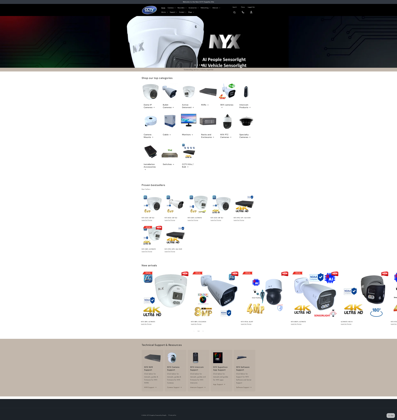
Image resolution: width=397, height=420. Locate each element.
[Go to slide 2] (197, 65)
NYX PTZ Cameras (224, 135)
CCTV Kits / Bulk (188, 165)
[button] (171, 8)
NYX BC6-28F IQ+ (171, 218)
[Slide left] (194, 331)
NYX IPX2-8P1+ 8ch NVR (173, 249)
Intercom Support (196, 387)
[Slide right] (203, 331)
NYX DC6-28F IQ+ (148, 218)
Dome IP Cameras (148, 106)
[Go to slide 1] (195, 65)
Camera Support (173, 387)
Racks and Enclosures (206, 135)
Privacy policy (172, 415)
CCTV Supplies (151, 415)
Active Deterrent (187, 106)
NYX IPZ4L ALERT (247, 322)
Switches (167, 164)
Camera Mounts (147, 135)
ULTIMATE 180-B (346, 322)
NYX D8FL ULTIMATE (149, 249)
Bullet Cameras (167, 106)
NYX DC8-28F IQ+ (217, 218)
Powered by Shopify (160, 415)
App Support (218, 384)
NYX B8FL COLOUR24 (198, 322)
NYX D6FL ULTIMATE (195, 218)
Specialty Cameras (244, 135)
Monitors (186, 134)
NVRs (203, 105)
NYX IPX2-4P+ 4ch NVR (242, 218)
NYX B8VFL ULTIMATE (298, 322)
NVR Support (149, 387)
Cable (166, 134)
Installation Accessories (150, 165)
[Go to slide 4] (202, 65)
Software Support (242, 387)
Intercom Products (243, 106)
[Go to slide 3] (199, 65)
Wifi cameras (226, 105)
